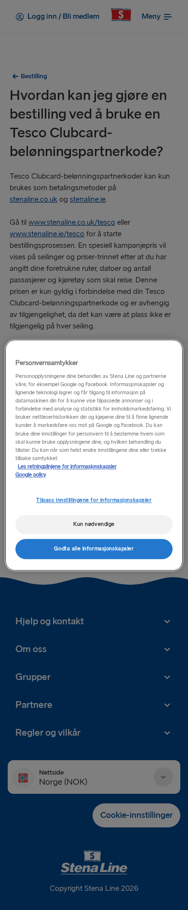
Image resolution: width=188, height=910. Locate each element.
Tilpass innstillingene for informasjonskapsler (93, 500)
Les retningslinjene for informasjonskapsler (67, 466)
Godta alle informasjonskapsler (94, 549)
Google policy (30, 475)
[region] (94, 455)
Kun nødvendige (94, 524)
